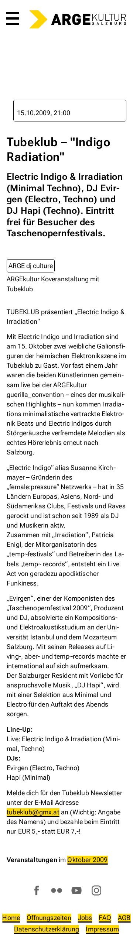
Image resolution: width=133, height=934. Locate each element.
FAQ (105, 917)
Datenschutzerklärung (46, 929)
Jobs (85, 917)
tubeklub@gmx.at (33, 812)
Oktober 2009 (87, 859)
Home (11, 917)
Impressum (102, 929)
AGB (124, 917)
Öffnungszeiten (49, 917)
